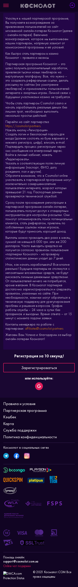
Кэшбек (9, 417)
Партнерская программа (25, 410)
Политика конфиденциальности (30, 437)
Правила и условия (19, 403)
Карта (8, 423)
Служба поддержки (19, 430)
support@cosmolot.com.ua (20, 561)
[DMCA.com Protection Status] (17, 574)
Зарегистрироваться (39, 367)
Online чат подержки (17, 566)
